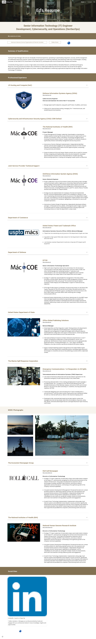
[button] (94, 2)
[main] (48, 11)
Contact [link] (90, 2)
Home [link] (82, 2)
